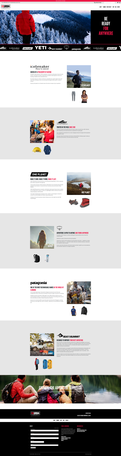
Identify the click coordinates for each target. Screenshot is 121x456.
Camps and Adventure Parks (82, 430)
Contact (118, 7)
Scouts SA (78, 429)
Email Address (33, 429)
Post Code (32, 440)
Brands (104, 7)
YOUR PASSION (108, 7)
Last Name (32, 436)
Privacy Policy (63, 436)
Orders (62, 440)
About (100, 7)
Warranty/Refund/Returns (66, 438)
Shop (113, 7)
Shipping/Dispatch (64, 439)
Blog (115, 7)
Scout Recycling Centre (81, 431)
